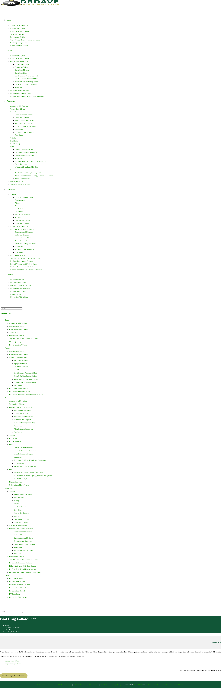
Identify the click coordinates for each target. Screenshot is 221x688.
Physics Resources (15, 482)
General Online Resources (23, 448)
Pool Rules (18, 432)
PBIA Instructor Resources (23, 429)
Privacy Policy (116, 685)
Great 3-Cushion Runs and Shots (25, 376)
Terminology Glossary (17, 404)
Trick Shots (18, 385)
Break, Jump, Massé (21, 522)
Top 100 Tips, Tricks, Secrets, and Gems (23, 339)
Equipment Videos (20, 364)
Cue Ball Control (20, 507)
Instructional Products (45, 685)
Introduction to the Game (23, 494)
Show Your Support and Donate (173, 685)
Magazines (18, 457)
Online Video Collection (18, 357)
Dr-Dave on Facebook (17, 581)
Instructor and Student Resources (21, 407)
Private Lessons (80, 685)
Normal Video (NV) (16, 326)
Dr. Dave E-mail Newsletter (19, 588)
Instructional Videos (21, 360)
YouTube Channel (151, 685)
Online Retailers (19, 463)
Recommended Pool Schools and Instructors (30, 460)
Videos (7, 348)
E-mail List (138, 685)
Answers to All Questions (18, 323)
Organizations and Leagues (23, 454)
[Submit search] (22, 612)
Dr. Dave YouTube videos (18, 388)
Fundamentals (19, 497)
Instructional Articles (16, 336)
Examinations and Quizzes (23, 416)
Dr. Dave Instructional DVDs (19, 392)
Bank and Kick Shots (21, 519)
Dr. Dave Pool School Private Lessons (22, 569)
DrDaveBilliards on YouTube (19, 585)
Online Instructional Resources (25, 451)
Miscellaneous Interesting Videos (26, 379)
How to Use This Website (18, 597)
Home (7, 320)
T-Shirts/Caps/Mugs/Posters (19, 485)
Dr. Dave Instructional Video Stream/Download (26, 395)
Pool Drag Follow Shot (12, 632)
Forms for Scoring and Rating (24, 423)
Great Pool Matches (21, 367)
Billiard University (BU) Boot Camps (22, 566)
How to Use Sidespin (21, 513)
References (18, 426)
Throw (16, 504)
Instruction (8, 488)
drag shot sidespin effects (13, 664)
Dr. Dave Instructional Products (20, 563)
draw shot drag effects (12, 661)
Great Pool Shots (20, 370)
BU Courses (93, 685)
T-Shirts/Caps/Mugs (64, 685)
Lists (11, 469)
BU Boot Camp (14, 594)
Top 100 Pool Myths (21, 479)
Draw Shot (17, 510)
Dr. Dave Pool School (17, 591)
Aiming (16, 501)
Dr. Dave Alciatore (16, 578)
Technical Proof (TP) (16, 332)
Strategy (17, 516)
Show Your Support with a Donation (13, 676)
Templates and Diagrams (23, 420)
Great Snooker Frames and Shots (25, 373)
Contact (7, 575)
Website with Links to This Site (25, 466)
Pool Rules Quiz (15, 441)
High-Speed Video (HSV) (18, 329)
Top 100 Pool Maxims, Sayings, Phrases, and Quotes (33, 476)
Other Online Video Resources (25, 382)
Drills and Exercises (21, 413)
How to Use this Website (18, 345)
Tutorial (12, 435)
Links (11, 444)
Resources (8, 398)
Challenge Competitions (17, 342)
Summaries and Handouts (23, 410)
